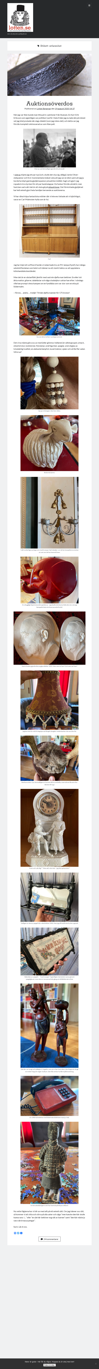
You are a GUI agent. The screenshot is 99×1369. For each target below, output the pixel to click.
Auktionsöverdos (49, 75)
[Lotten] (20, 31)
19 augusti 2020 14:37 (65, 108)
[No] (95, 1363)
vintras (18, 174)
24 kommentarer (51, 1239)
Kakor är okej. (49, 1365)
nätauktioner (53, 187)
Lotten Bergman (44, 108)
